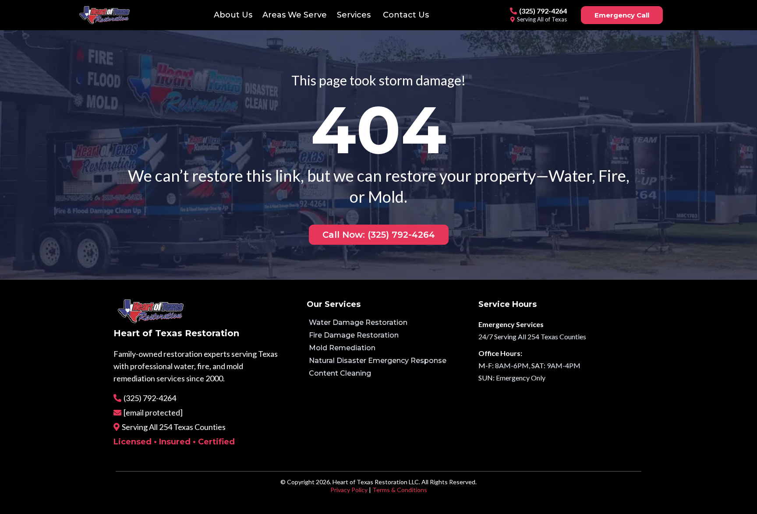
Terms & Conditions (399, 489)
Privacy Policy (349, 489)
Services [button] (355, 15)
